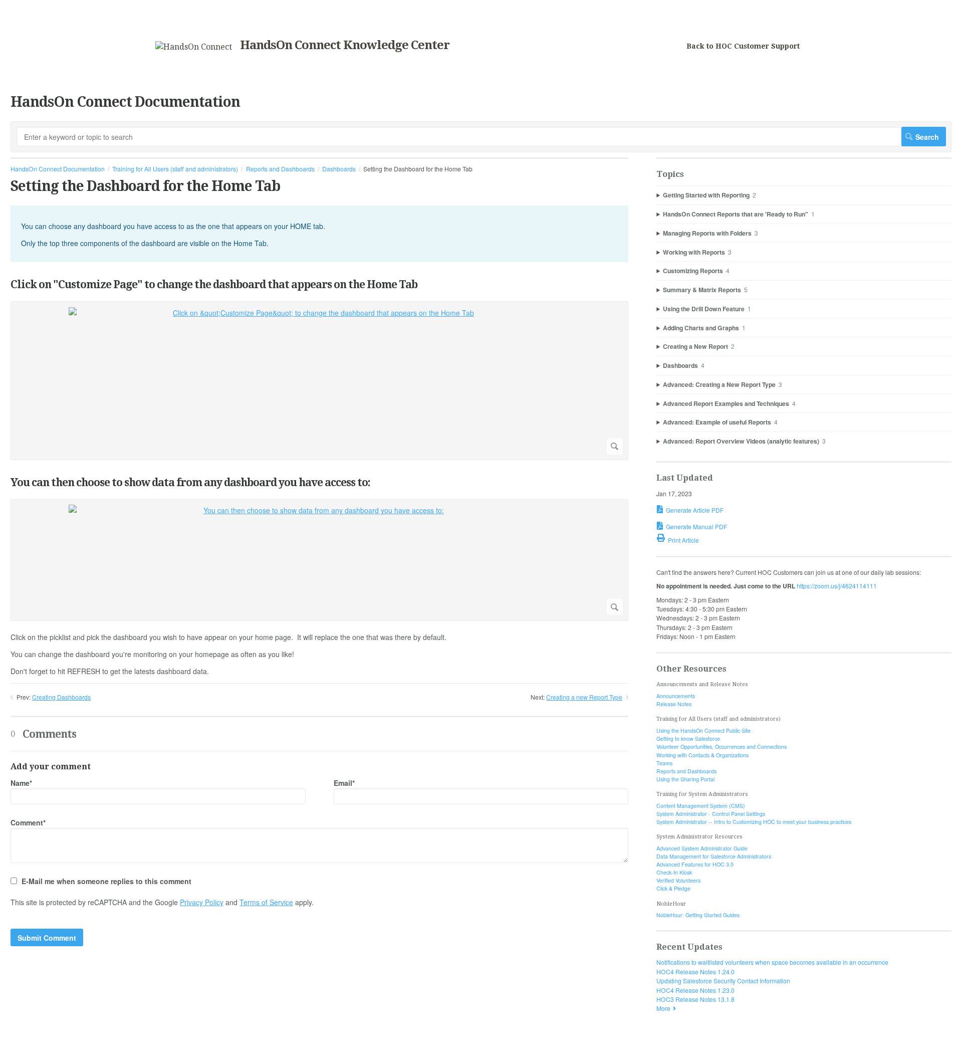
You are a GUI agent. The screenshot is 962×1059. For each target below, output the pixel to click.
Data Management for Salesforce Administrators (713, 856)
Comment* (28, 822)
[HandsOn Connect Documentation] (193, 47)
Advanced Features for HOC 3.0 (695, 864)
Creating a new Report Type (584, 697)
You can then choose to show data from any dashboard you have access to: (190, 482)
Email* (344, 783)
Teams (664, 763)
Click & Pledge (673, 888)
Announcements (675, 696)
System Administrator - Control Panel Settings (710, 813)
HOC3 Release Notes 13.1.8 (695, 999)
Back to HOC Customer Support (743, 46)
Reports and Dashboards (280, 168)
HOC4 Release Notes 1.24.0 (695, 971)
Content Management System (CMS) (700, 805)
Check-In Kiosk (674, 872)
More (663, 1008)
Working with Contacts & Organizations (702, 755)
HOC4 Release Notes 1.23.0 (695, 990)
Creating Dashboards (61, 697)
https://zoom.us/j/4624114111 (837, 585)
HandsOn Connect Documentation (58, 168)
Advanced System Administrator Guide (702, 848)
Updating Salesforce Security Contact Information (723, 980)
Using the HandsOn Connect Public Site (703, 730)
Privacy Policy (201, 902)
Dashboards (339, 168)
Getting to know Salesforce (688, 738)
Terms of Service (266, 902)
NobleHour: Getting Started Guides (698, 915)
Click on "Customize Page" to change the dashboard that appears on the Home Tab (214, 284)
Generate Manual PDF (696, 526)
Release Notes (673, 704)
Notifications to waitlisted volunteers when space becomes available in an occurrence (772, 962)
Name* (21, 783)
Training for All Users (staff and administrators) (175, 168)
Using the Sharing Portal (685, 779)
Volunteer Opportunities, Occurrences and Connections (721, 746)
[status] (319, 234)
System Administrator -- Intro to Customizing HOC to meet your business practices (753, 821)
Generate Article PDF (695, 510)
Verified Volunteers (678, 880)
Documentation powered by (49, 1046)
